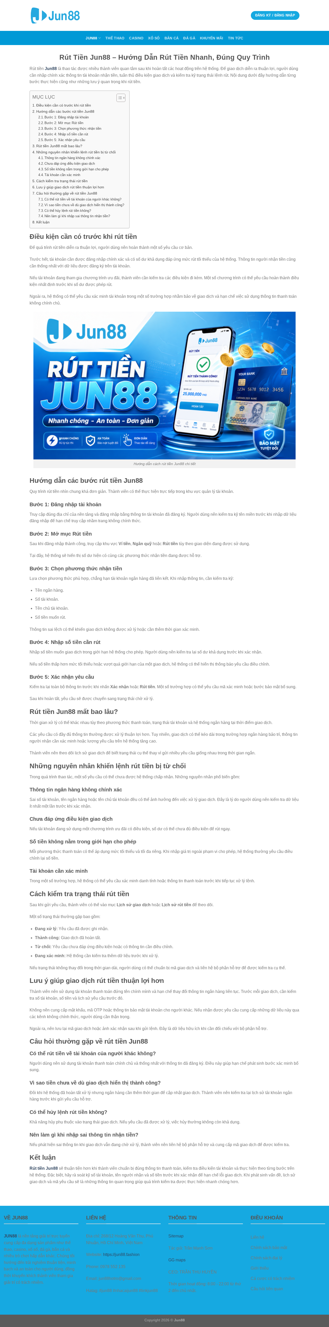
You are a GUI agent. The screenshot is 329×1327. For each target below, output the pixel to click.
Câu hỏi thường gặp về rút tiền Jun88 (66, 193)
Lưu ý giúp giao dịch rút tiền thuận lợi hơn (70, 187)
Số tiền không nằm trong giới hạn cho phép (76, 169)
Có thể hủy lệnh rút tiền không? (67, 211)
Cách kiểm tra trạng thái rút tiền (62, 181)
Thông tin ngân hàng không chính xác (72, 158)
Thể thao (114, 38)
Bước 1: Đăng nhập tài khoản (66, 117)
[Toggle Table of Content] (118, 97)
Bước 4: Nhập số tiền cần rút (66, 134)
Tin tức (235, 38)
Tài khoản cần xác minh (62, 175)
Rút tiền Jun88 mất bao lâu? (59, 146)
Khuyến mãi (211, 38)
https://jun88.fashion (121, 1254)
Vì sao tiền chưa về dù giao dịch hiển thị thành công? (84, 205)
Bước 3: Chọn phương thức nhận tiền (72, 128)
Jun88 (91, 38)
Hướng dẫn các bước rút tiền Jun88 (65, 111)
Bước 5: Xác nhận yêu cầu (64, 140)
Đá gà (189, 38)
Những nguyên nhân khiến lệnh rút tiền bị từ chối (76, 152)
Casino (136, 38)
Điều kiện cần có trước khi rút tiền (63, 105)
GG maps (177, 1260)
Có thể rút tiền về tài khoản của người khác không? (82, 199)
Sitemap (176, 1236)
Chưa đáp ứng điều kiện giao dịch (69, 163)
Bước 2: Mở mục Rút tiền (63, 123)
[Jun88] (55, 15)
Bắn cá (171, 38)
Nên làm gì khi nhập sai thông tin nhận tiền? (77, 216)
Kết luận (43, 222)
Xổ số (154, 38)
